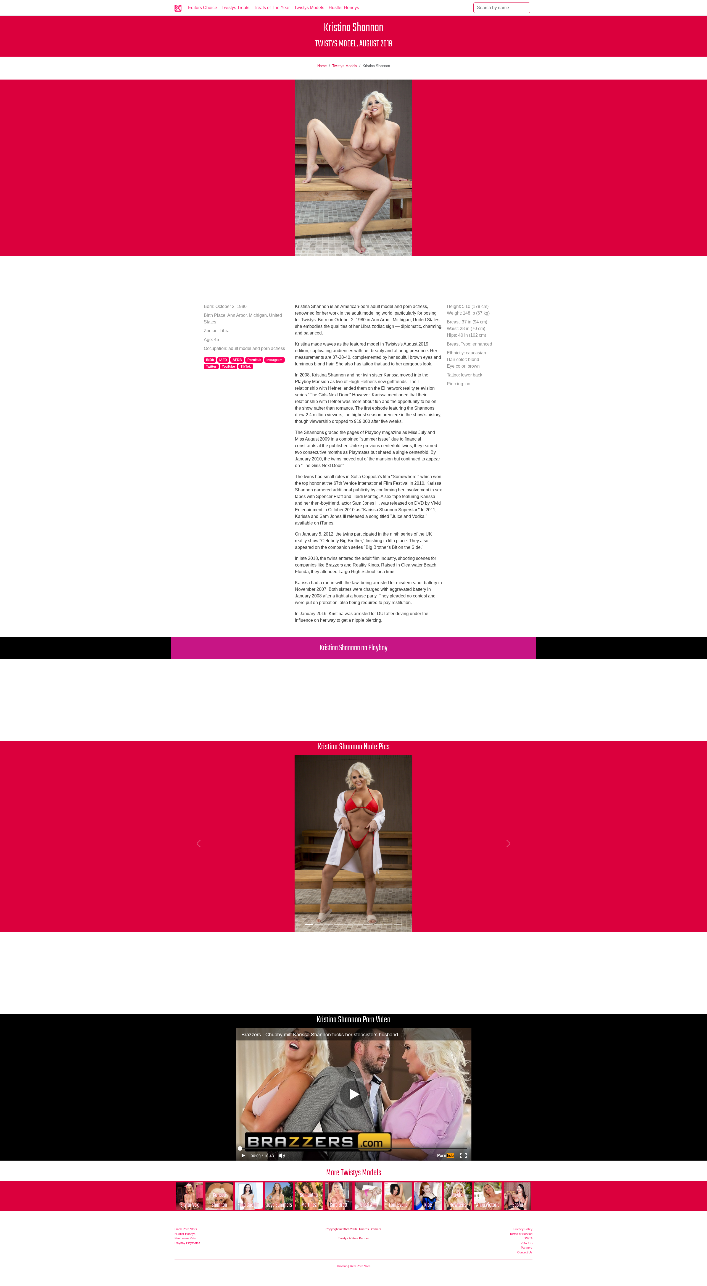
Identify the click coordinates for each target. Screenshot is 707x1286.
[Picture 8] (378, 924)
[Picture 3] (329, 924)
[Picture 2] (319, 924)
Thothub (341, 1266)
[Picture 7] (368, 924)
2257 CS (526, 1243)
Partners (526, 1247)
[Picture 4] (338, 924)
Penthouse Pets (185, 1238)
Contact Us (524, 1252)
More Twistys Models (353, 1173)
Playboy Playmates (187, 1243)
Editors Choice (202, 7)
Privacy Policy (522, 1229)
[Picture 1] (309, 924)
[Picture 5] (348, 924)
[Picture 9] (388, 924)
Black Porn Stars (186, 1229)
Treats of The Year (272, 7)
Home (322, 66)
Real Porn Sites (360, 1266)
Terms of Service (521, 1233)
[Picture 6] (358, 924)
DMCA (528, 1238)
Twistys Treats (235, 7)
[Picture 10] (398, 924)
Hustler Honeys (344, 7)
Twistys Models (309, 7)
